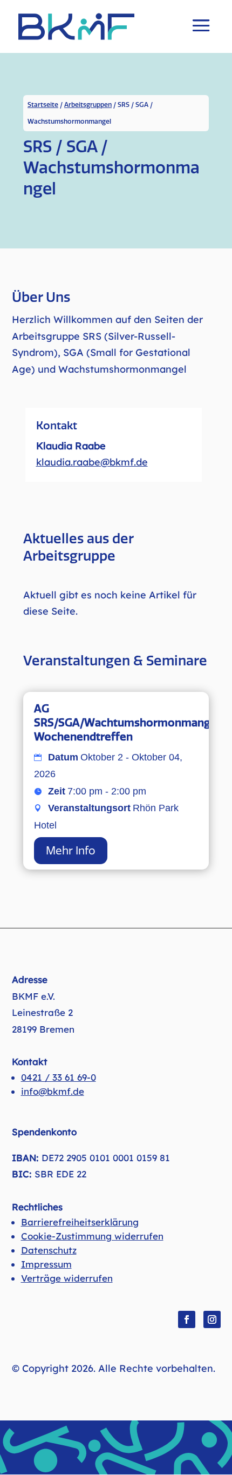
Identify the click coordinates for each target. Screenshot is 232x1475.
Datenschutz (49, 1250)
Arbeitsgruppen (88, 105)
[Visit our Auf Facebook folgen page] (186, 1319)
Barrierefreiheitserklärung (80, 1222)
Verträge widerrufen (67, 1278)
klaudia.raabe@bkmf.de (92, 462)
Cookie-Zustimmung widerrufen (92, 1236)
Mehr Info (70, 850)
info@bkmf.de (52, 1091)
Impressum (46, 1264)
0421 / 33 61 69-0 (58, 1077)
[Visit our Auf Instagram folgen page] (212, 1319)
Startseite (43, 105)
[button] (201, 33)
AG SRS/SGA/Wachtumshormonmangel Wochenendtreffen (127, 722)
